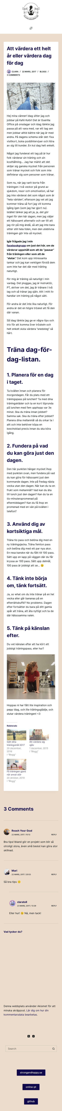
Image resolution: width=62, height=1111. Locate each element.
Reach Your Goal (22, 830)
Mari (14, 870)
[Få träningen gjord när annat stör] (16, 764)
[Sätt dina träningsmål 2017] (16, 734)
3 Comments (13, 75)
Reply (54, 834)
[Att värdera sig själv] (39, 734)
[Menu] (31, 28)
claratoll (22, 902)
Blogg (43, 71)
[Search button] (53, 1048)
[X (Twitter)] (29, 1036)
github (31, 1101)
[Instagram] (33, 1036)
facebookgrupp (16, 245)
